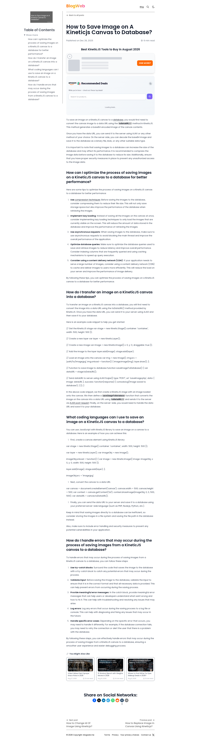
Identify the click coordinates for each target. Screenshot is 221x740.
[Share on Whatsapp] (113, 700)
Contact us (146, 735)
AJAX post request (79, 402)
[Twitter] (153, 735)
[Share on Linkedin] (103, 700)
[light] (153, 7)
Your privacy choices (129, 735)
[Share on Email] (126, 700)
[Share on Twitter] (99, 700)
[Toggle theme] (150, 83)
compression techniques (87, 199)
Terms (107, 735)
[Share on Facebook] (94, 700)
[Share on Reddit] (117, 700)
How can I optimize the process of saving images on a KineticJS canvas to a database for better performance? (43, 46)
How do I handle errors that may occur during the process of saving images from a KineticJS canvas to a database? (43, 92)
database (118, 119)
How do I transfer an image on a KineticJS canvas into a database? (42, 62)
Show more (32, 35)
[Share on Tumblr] (122, 700)
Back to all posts (76, 15)
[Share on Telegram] (108, 700)
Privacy (115, 735)
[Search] (147, 7)
